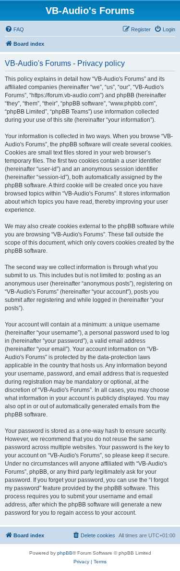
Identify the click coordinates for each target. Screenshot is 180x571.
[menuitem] (14, 29)
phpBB (64, 553)
